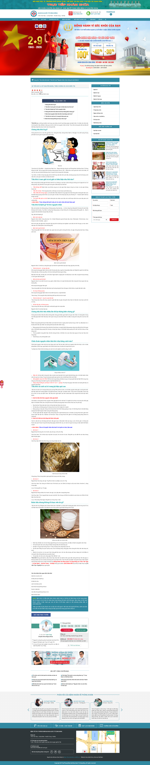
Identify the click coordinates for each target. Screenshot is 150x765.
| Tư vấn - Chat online (65, 726)
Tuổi (111, 205)
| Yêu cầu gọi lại (42, 726)
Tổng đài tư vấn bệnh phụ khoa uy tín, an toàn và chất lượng (112, 173)
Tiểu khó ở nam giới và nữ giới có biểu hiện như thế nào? (59, 107)
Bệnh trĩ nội (96, 92)
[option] (45, 709)
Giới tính (112, 200)
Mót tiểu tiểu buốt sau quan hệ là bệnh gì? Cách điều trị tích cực (44, 684)
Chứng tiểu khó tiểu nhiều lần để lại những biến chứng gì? (59, 111)
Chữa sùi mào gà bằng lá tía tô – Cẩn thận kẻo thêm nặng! (112, 144)
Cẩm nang (93, 19)
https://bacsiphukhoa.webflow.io (72, 757)
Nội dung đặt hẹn (97, 210)
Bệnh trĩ (95, 89)
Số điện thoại (96, 205)
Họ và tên (95, 200)
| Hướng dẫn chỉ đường (110, 726)
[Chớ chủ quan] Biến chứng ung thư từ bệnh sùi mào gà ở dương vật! (111, 183)
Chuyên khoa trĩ (54, 19)
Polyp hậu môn (97, 110)
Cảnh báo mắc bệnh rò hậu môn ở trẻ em (112, 153)
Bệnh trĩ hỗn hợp (97, 99)
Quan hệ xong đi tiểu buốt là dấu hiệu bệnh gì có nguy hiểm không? (44, 680)
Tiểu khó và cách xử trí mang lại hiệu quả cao (56, 116)
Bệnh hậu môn (66, 19)
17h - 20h (84, 626)
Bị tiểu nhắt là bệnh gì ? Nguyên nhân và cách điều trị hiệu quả (74, 684)
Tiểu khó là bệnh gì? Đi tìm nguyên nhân (55, 109)
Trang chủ (35, 19)
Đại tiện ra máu (97, 130)
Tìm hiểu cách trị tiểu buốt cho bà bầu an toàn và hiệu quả (44, 676)
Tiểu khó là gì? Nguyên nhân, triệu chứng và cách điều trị (64, 80)
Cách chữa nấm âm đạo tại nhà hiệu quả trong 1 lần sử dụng (112, 163)
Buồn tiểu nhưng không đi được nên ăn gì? (56, 118)
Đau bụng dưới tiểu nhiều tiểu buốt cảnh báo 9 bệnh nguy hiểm (74, 680)
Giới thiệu (43, 19)
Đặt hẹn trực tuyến (81, 630)
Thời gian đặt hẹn (97, 217)
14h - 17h (77, 626)
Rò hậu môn (96, 119)
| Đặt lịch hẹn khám (87, 726)
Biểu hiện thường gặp (80, 19)
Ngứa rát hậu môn (98, 113)
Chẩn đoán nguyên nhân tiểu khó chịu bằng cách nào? (59, 114)
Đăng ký (114, 219)
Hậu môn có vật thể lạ (98, 116)
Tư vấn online (67, 630)
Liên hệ (100, 19)
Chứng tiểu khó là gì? (50, 104)
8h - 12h (64, 626)
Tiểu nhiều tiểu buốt (44, 80)
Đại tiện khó (96, 133)
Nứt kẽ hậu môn (97, 122)
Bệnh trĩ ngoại (97, 96)
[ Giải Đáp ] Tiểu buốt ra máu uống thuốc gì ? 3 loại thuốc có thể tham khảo (74, 676)
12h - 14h (70, 626)
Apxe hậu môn (97, 106)
